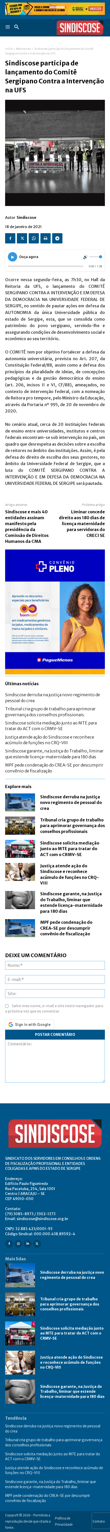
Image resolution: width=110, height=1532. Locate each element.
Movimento (23, 49)
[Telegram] (57, 238)
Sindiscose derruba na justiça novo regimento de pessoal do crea (71, 802)
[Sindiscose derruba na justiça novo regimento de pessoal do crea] (20, 802)
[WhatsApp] (34, 238)
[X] (22, 238)
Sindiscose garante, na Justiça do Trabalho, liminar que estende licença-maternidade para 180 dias (72, 1391)
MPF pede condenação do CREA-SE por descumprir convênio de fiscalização (66, 928)
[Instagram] (18, 1244)
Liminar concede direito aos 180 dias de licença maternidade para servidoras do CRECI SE (82, 523)
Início (9, 49)
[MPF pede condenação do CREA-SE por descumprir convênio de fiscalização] (20, 928)
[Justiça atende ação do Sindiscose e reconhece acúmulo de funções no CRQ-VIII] (20, 872)
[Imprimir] (45, 238)
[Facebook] (10, 238)
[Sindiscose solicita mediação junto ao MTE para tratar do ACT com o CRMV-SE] (20, 849)
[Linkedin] (27, 1244)
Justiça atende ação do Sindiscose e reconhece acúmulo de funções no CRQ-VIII (71, 1362)
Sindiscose (26, 217)
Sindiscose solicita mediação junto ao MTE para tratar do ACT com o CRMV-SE (51, 725)
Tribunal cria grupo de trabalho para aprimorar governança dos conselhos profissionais (72, 825)
